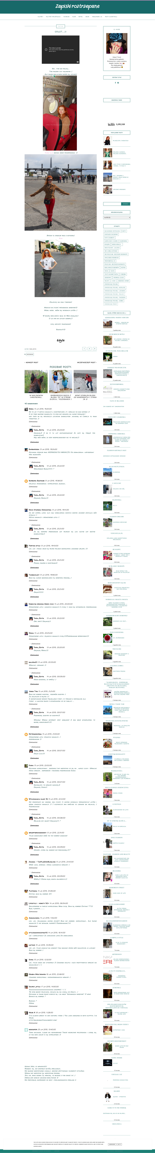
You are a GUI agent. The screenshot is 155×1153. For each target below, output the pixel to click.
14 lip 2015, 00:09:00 (56, 847)
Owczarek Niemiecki (112, 257)
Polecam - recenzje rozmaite (115, 264)
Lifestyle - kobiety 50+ (39, 903)
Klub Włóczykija (116, 466)
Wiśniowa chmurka (116, 434)
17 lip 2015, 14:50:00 (50, 986)
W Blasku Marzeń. (117, 566)
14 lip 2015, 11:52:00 (48, 918)
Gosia (31, 409)
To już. (115, 1063)
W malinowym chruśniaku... (36, 396)
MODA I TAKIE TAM (116, 704)
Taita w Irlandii (117, 401)
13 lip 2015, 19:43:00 (49, 546)
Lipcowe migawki (119, 189)
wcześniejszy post (86, 362)
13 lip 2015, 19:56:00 (48, 575)
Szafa (113, 271)
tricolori (116, 649)
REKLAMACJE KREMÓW (112, 267)
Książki (107, 244)
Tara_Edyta (39, 430)
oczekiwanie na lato (120, 810)
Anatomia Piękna (119, 671)
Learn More (112, 1144)
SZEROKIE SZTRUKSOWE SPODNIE (114, 456)
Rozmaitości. (117, 771)
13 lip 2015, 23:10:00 (64, 862)
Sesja (106, 271)
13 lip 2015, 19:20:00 (43, 409)
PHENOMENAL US (110, 261)
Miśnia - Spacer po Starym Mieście (122, 323)
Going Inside (116, 1058)
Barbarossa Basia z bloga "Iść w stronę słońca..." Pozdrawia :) (60, 397)
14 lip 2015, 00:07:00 (56, 712)
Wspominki (30, 354)
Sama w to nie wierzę (117, 1108)
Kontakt (40, 17)
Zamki (113, 281)
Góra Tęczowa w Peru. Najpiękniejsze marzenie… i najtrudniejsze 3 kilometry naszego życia (116, 605)
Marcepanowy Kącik (117, 583)
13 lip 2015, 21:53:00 (51, 734)
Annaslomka (34, 918)
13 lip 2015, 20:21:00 (55, 529)
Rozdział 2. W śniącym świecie (122, 726)
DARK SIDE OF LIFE (119, 893)
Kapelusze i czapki (111, 241)
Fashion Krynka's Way (116, 450)
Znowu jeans (117, 793)
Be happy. (117, 549)
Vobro (115, 356)
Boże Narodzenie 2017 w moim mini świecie (122, 993)
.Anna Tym (33, 691)
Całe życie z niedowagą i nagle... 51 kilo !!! (121, 165)
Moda (74, 17)
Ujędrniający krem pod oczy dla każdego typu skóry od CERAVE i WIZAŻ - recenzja (121, 439)
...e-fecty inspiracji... (117, 971)
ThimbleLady (34, 575)
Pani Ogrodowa (117, 632)
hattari (32, 945)
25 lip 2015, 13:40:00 (47, 1029)
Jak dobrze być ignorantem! (113, 406)
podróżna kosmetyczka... (122, 976)
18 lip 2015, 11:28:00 (44, 1012)
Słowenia (116, 472)
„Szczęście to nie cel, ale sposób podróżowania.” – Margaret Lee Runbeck (121, 776)
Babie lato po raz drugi (121, 1046)
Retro (81, 17)
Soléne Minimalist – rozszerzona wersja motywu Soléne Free (122, 693)
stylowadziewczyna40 (38, 933)
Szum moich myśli (117, 334)
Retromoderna (35, 734)
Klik (60, 238)
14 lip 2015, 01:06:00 (47, 891)
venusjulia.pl (117, 533)
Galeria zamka (116, 665)
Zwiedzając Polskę (111, 284)
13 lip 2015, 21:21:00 (46, 691)
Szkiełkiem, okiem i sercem (117, 317)
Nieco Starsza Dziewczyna (40, 510)
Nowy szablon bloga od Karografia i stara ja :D (85, 397)
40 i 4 (115, 505)
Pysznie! (116, 737)
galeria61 (33, 662)
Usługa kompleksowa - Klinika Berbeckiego (121, 960)
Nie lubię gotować (111, 251)
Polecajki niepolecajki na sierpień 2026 (121, 422)
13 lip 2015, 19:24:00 (48, 449)
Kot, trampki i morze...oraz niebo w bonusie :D (120, 177)
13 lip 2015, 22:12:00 (56, 799)
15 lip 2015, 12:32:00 (42, 960)
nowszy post (31, 362)
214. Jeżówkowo (118, 638)
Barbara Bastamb (36, 481)
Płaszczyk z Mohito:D (120, 140)
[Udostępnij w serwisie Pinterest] (94, 348)
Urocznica (117, 1124)
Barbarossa (34, 449)
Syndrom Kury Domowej (116, 615)
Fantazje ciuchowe (111, 234)
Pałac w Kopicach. (119, 826)
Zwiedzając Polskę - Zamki (114, 300)
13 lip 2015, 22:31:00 (55, 833)
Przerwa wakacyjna (120, 1080)
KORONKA (117, 987)
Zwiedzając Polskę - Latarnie (115, 291)
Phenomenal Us (97, 17)
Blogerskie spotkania (112, 231)
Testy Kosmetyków (111, 274)
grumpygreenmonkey (37, 833)
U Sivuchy (116, 483)
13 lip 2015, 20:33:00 (47, 662)
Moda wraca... (117, 244)
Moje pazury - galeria (112, 247)
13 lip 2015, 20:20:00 (56, 647)
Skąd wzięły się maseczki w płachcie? (122, 571)
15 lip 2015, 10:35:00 (44, 945)
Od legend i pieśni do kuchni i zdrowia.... (122, 339)
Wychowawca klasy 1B (38, 799)
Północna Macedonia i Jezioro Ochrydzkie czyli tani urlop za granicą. (122, 710)
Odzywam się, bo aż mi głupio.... (114, 1113)
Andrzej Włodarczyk (116, 367)
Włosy (107, 281)
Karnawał (123, 241)
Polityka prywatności (53, 17)
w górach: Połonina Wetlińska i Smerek (121, 759)
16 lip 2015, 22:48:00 (55, 974)
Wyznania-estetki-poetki (117, 721)
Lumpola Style (116, 937)
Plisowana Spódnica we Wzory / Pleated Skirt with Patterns (121, 926)
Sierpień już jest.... (120, 621)
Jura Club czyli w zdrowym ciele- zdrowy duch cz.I (121, 876)
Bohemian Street (116, 887)
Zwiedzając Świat (111, 304)
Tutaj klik (49, 153)
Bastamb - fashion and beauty (116, 854)
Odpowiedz (33, 421)
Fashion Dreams (117, 516)
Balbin (117, 1091)
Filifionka (33, 891)
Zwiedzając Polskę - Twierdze (115, 297)
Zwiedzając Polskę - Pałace (114, 294)
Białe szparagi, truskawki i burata (121, 743)
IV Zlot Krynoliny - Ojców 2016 (122, 1013)
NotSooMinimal (117, 384)
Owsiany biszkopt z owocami (122, 654)
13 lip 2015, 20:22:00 (55, 466)
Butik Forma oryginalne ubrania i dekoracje (122, 910)
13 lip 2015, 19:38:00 (53, 481)
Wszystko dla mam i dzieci (117, 1024)
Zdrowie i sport (123, 281)
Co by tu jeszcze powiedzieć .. (122, 943)
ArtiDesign (117, 954)
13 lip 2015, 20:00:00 (63, 604)
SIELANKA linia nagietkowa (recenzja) (117, 538)
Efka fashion (117, 837)
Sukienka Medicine (120, 522)
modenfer (33, 1029)
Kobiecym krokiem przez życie (41, 604)
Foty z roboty (109, 237)
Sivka (31, 960)
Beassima (117, 871)
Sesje (87, 17)
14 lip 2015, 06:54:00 (59, 903)
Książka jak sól (119, 489)
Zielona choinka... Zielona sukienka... (120, 152)
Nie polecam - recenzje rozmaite (116, 254)
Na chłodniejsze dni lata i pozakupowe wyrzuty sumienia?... (121, 860)
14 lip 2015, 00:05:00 (56, 676)
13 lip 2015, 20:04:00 (43, 633)
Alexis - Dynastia (119, 1096)
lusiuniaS (117, 804)
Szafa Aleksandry (117, 904)
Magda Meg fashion (37, 974)
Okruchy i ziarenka (117, 417)
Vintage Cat (116, 1074)
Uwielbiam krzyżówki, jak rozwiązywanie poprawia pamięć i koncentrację (122, 373)
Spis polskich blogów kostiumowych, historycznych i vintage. (117, 1006)
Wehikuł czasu (118, 277)
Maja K (32, 1012)
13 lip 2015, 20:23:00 (55, 430)
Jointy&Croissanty (116, 754)
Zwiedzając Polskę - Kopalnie (115, 287)
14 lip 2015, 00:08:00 (56, 818)
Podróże (67, 17)
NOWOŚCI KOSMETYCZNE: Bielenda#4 (122, 389)
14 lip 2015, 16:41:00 (56, 933)
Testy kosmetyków (111, 17)
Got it (119, 1144)
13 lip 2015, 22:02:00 (43, 765)
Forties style (34, 546)
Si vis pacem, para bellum (117, 351)
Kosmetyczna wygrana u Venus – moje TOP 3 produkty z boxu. (121, 555)
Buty (124, 231)
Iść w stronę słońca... (116, 821)
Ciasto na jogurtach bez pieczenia (121, 588)
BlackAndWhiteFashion (116, 921)
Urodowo (108, 277)
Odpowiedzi (35, 426)
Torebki (123, 274)
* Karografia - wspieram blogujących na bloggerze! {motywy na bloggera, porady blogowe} (116, 685)
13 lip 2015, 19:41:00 (60, 510)
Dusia (31, 765)
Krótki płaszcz (118, 843)
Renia (31, 633)
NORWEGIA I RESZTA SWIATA (117, 599)
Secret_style (34, 986)
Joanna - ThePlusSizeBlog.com (42, 862)
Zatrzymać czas (119, 1030)
